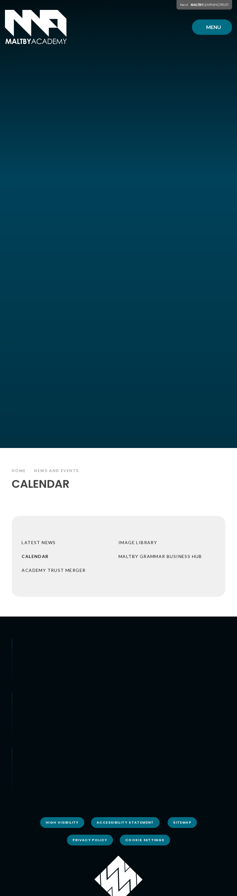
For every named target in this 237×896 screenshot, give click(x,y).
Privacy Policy (90, 839)
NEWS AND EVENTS (56, 471)
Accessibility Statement (125, 822)
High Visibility (62, 822)
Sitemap (182, 822)
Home (19, 471)
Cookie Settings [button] (144, 839)
